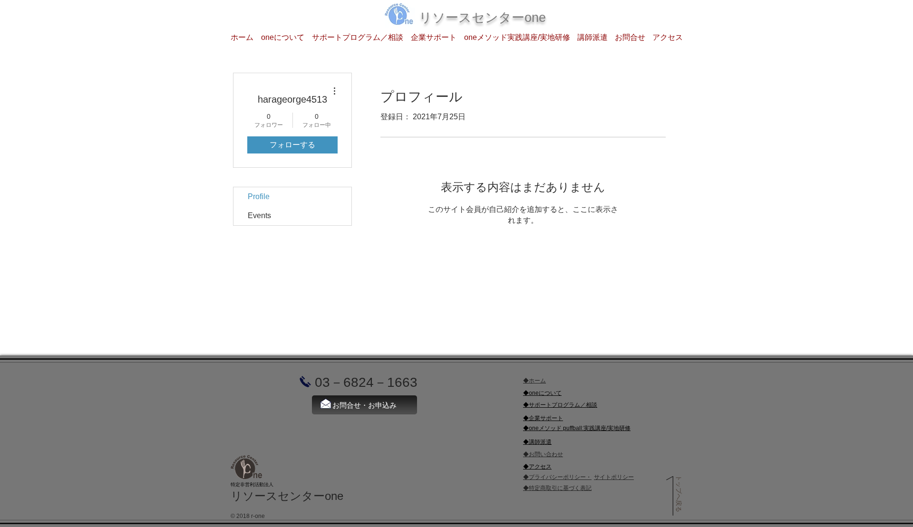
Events (259, 215)
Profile (259, 196)
